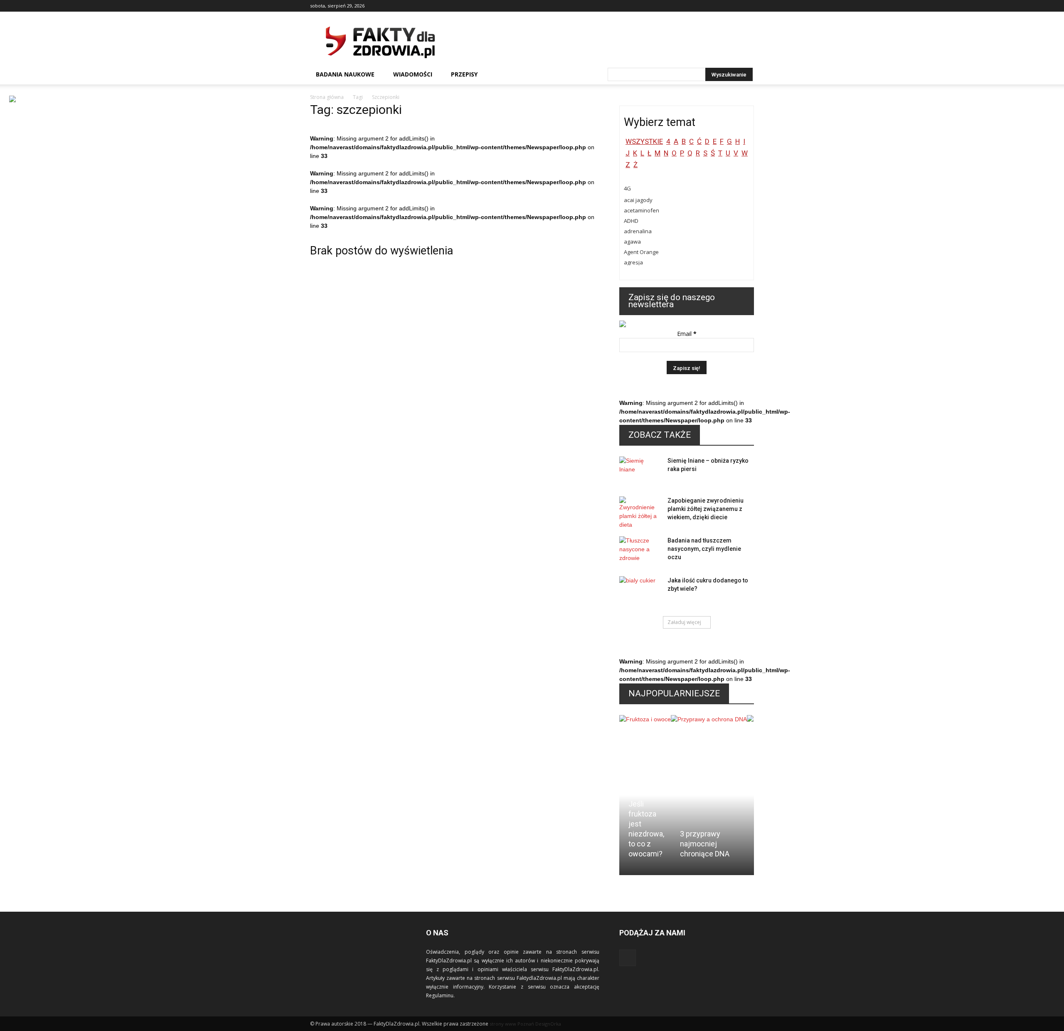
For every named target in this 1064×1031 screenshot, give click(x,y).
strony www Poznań (512, 1024)
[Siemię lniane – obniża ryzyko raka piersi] (640, 471)
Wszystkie (644, 141)
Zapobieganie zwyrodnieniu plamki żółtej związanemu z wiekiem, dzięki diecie (705, 508)
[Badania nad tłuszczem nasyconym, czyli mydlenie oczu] (640, 550)
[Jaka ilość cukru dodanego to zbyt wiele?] (640, 590)
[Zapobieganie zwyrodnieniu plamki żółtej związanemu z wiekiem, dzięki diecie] (640, 512)
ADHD (631, 220)
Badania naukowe (345, 74)
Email (687, 334)
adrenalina (638, 231)
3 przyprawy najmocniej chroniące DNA (704, 843)
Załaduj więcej (684, 622)
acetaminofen (641, 210)
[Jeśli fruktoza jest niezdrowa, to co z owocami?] (645, 747)
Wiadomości (412, 74)
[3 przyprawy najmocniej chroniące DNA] (709, 762)
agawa (632, 241)
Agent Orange (641, 252)
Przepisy (464, 74)
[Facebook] (747, 6)
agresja (633, 262)
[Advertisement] (602, 42)
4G (627, 188)
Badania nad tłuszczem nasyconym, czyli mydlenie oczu (704, 548)
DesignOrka (548, 1024)
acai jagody (638, 200)
